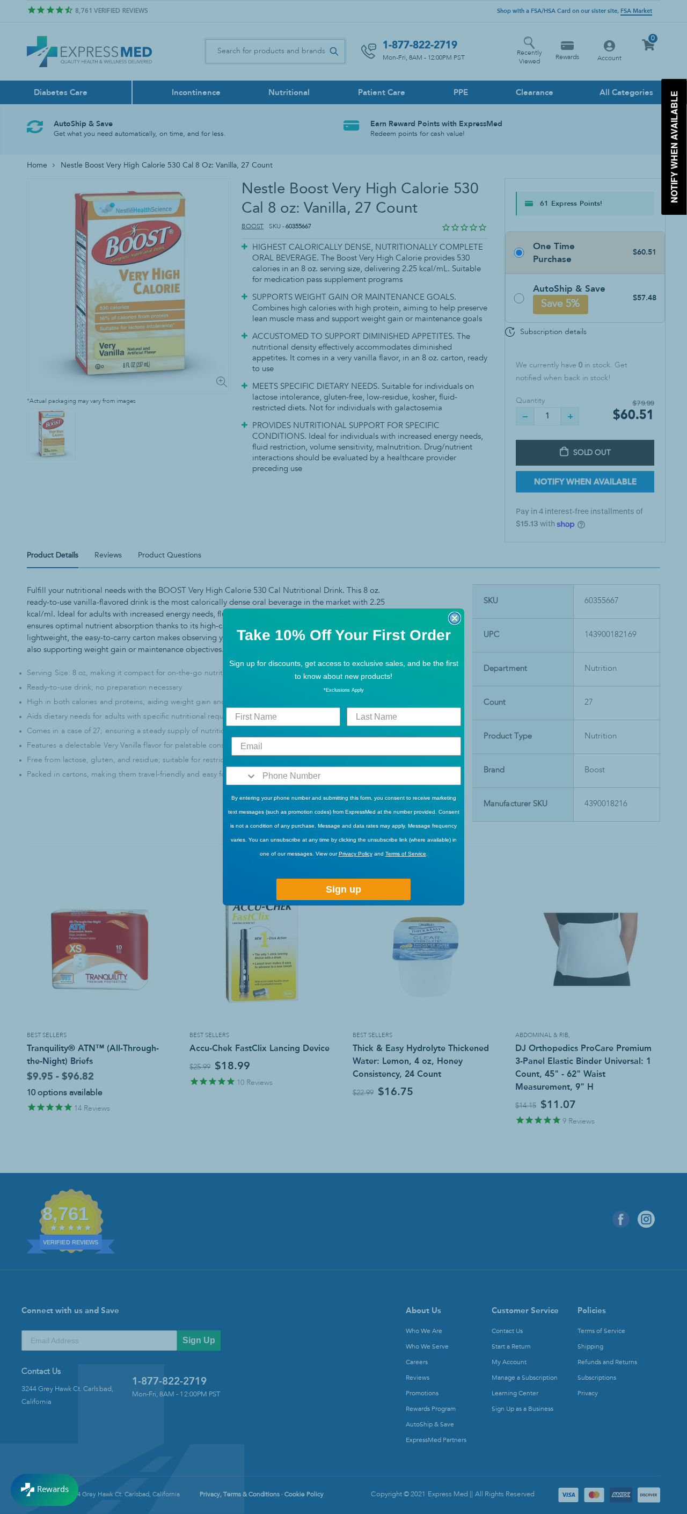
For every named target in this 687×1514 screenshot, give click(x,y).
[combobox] (241, 776)
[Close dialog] (454, 618)
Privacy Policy (355, 854)
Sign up (343, 889)
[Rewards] (44, 1490)
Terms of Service (405, 854)
